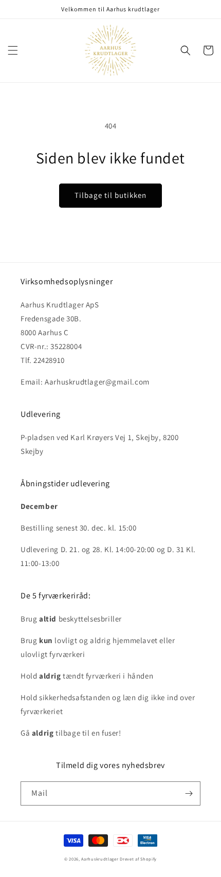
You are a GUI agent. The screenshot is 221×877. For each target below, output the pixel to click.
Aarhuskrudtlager (99, 859)
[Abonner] (188, 793)
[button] (13, 50)
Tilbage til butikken (110, 195)
